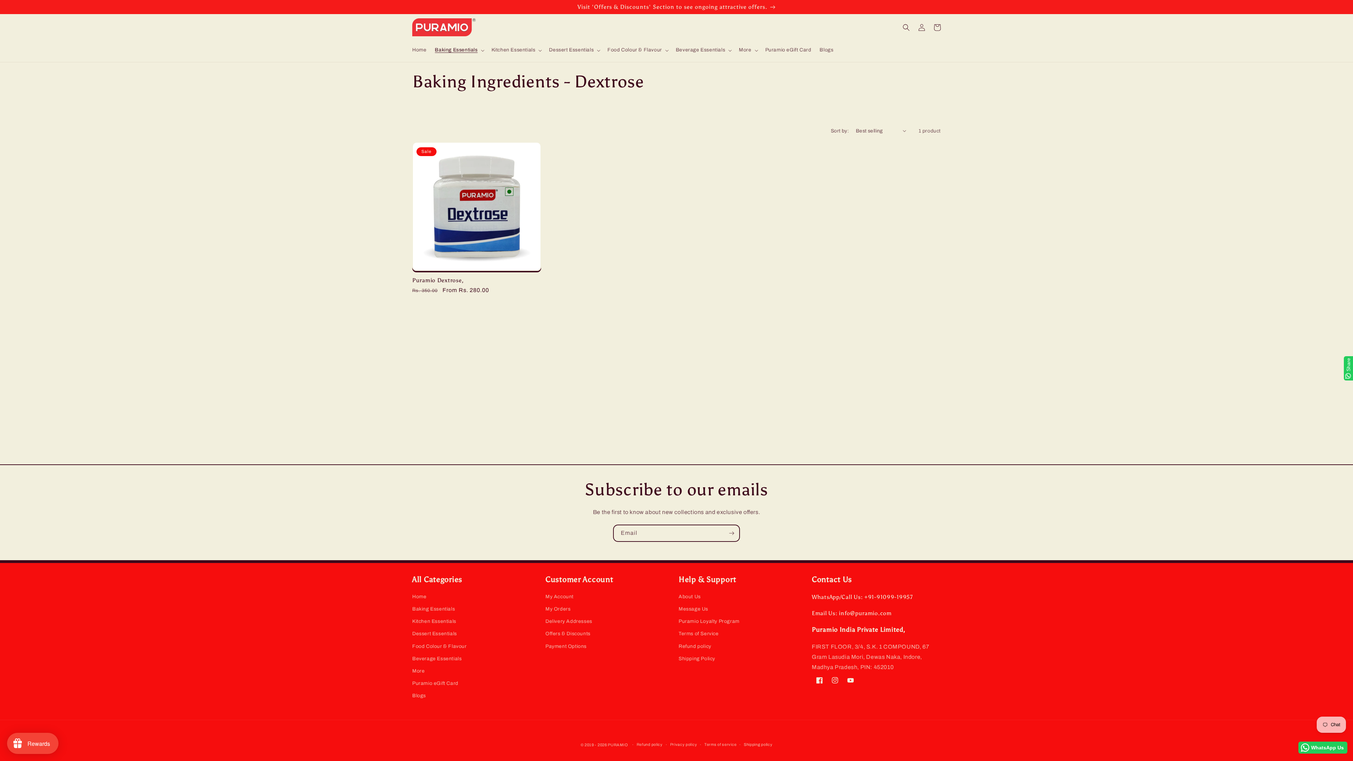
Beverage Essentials (437, 658)
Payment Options (566, 646)
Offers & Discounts (568, 633)
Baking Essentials (433, 609)
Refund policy (695, 646)
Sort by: (840, 131)
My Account (559, 596)
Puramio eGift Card (435, 683)
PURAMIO (618, 745)
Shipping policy (758, 744)
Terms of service (720, 744)
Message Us (693, 609)
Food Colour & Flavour (439, 646)
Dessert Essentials (434, 633)
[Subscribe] (731, 533)
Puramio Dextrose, (437, 280)
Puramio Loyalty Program (709, 621)
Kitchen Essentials (434, 621)
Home (419, 596)
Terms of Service (699, 633)
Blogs (419, 695)
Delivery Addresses (568, 621)
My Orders (557, 609)
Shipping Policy (697, 658)
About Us (690, 596)
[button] (459, 50)
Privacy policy (683, 744)
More (418, 671)
